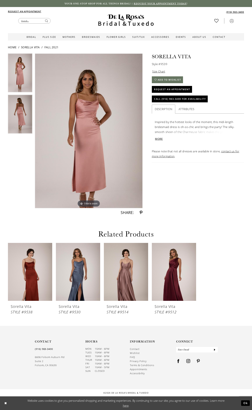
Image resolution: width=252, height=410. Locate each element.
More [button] (159, 139)
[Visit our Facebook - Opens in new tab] (178, 361)
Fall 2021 (51, 47)
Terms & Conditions (142, 365)
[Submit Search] (46, 21)
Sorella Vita (30, 47)
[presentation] (30, 272)
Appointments (138, 369)
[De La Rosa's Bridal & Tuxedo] (126, 20)
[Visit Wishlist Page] (216, 20)
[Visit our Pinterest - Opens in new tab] (198, 361)
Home (12, 47)
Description (163, 109)
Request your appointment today (160, 3)
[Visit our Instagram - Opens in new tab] (188, 361)
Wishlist (134, 352)
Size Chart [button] (158, 71)
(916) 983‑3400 (44, 349)
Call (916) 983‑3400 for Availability (180, 99)
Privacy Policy (138, 361)
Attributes (186, 109)
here (126, 405)
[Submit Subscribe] (215, 349)
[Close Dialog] (5, 403)
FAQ (132, 357)
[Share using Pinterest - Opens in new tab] (141, 212)
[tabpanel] (20, 74)
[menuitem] (67, 11)
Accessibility (137, 373)
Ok (245, 403)
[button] (231, 20)
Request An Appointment (172, 89)
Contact (134, 348)
